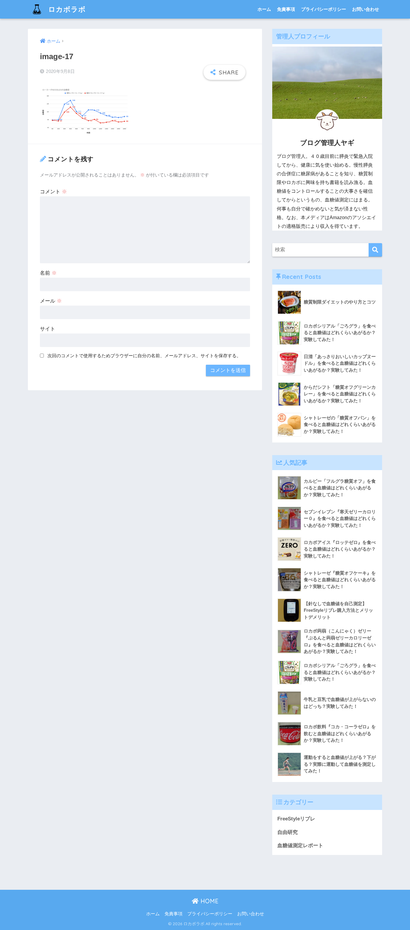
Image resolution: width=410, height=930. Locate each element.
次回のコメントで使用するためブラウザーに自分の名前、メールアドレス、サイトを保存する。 (144, 355)
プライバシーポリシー (323, 9)
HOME (209, 901)
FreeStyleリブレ (296, 819)
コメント (53, 192)
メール (51, 301)
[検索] (375, 250)
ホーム (264, 9)
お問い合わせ (365, 9)
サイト (47, 329)
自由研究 (287, 832)
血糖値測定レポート (300, 845)
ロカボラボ (66, 9)
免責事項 (286, 9)
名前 (48, 273)
